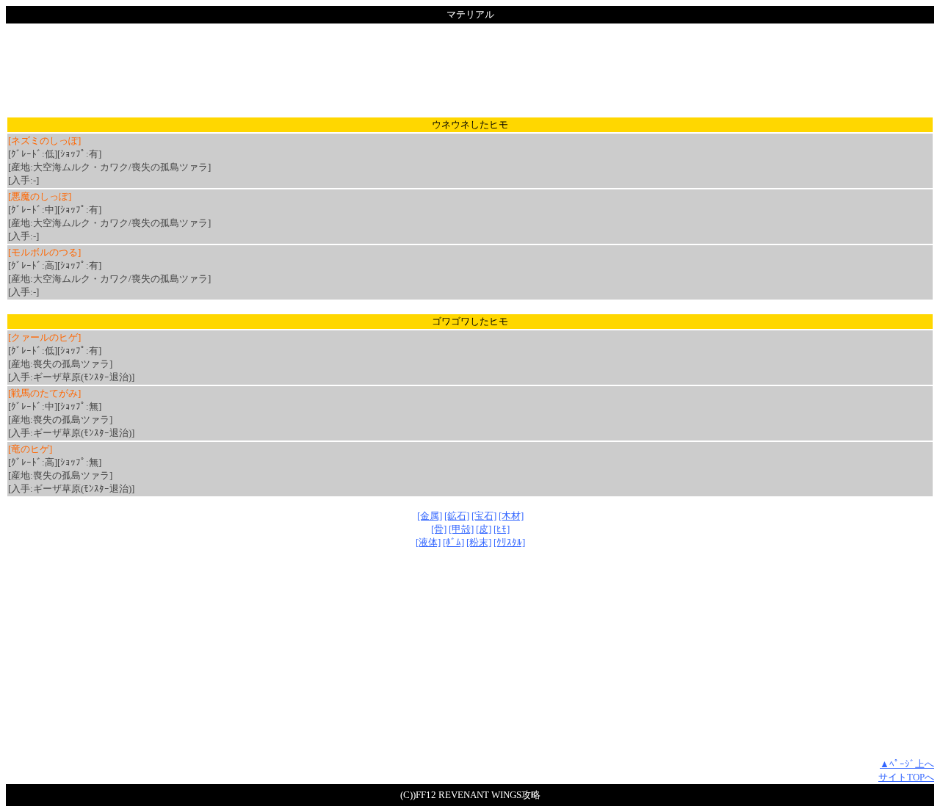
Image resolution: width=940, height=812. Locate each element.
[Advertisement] (470, 70)
